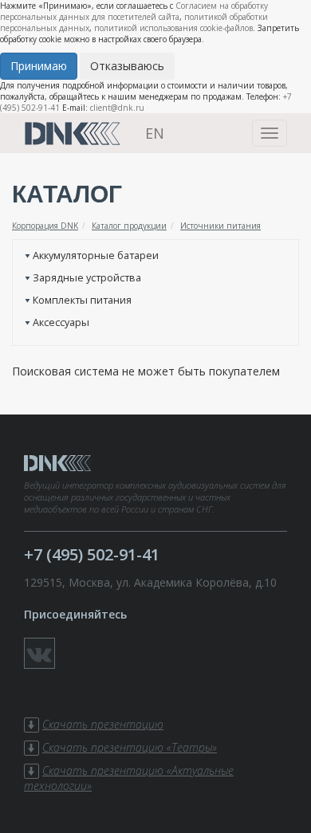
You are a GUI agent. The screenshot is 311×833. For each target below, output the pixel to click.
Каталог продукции (129, 225)
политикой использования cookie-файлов (173, 27)
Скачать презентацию (102, 724)
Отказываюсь (127, 65)
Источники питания (220, 225)
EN (154, 133)
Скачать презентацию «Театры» (129, 747)
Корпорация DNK (45, 225)
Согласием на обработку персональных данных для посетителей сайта (134, 11)
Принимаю (38, 65)
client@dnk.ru (117, 107)
